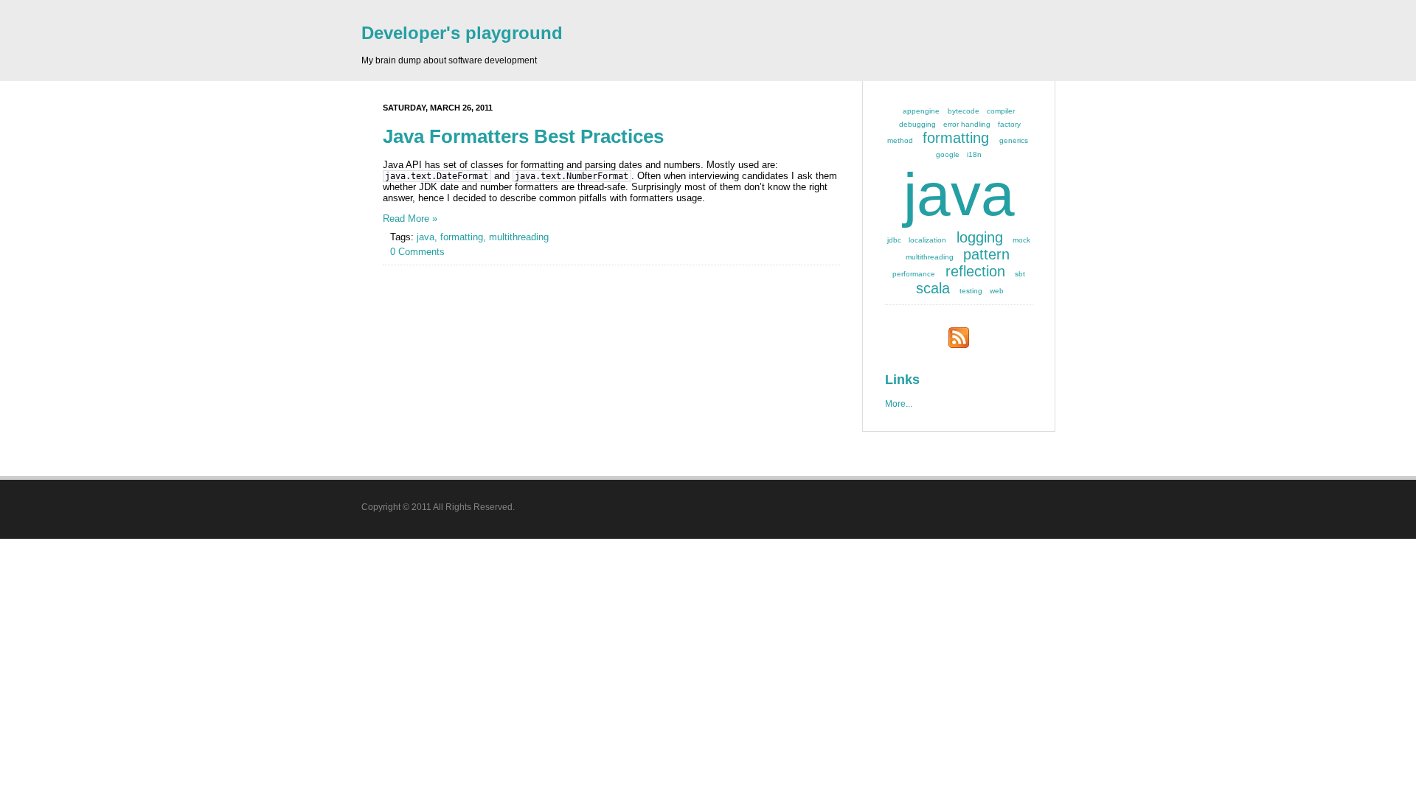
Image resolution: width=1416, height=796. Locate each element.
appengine (921, 111)
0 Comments (417, 251)
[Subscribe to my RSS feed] (958, 345)
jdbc (894, 240)
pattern (986, 254)
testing (970, 291)
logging (980, 237)
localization (927, 240)
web (997, 291)
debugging (917, 124)
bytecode (963, 111)
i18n (974, 154)
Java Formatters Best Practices (523, 136)
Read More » (410, 218)
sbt (1020, 274)
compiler (1001, 111)
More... (898, 404)
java (959, 194)
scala (933, 288)
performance (913, 274)
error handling (966, 124)
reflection (975, 271)
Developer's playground (462, 33)
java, (428, 236)
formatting (956, 138)
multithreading (519, 236)
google (947, 154)
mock (1021, 240)
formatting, (464, 236)
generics (1013, 140)
